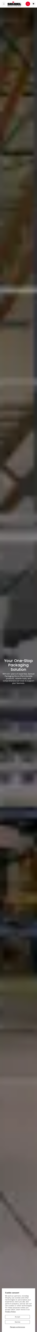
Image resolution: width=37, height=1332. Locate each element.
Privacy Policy (10, 1312)
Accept (17, 1317)
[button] (4, 4)
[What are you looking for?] (28, 4)
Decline (17, 1322)
